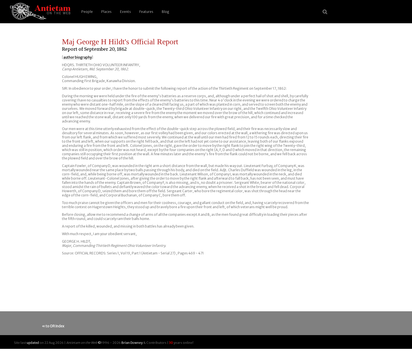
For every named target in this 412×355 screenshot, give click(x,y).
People (87, 12)
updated (33, 343)
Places (106, 12)
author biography (77, 57)
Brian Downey (132, 343)
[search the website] (325, 11)
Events (125, 12)
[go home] (39, 11)
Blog (165, 12)
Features (146, 12)
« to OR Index (53, 326)
